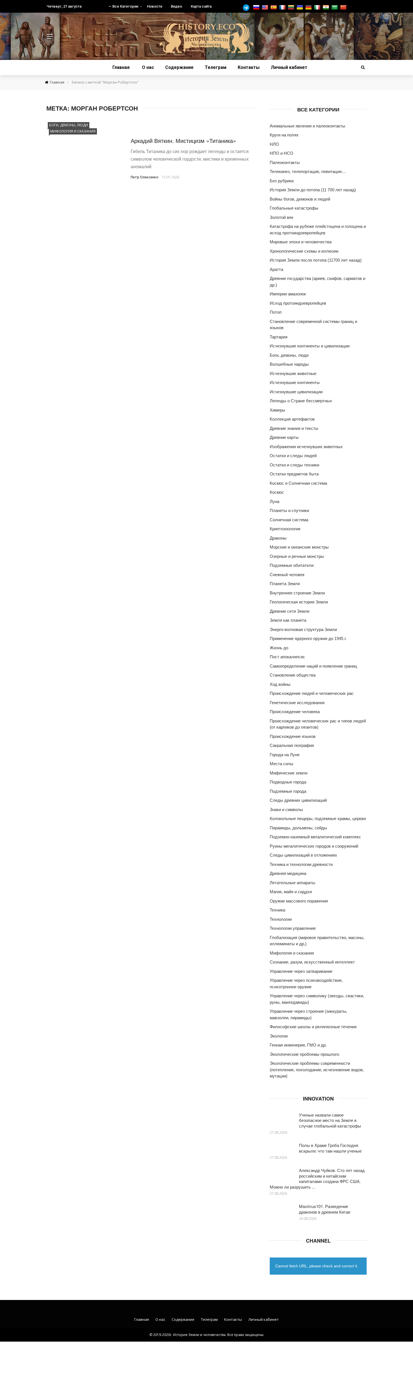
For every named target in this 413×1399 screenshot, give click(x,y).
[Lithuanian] (292, 7)
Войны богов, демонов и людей (300, 199)
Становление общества (293, 675)
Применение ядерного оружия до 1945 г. (308, 638)
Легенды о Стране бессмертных (301, 400)
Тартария (278, 336)
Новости (154, 6)
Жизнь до (279, 647)
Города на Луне (284, 754)
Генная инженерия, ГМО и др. (298, 1045)
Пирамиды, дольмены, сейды (298, 827)
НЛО (274, 144)
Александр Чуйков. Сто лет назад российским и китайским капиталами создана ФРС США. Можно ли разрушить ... (317, 1178)
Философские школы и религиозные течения (313, 1026)
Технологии (281, 919)
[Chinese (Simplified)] (344, 7)
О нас (148, 67)
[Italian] (318, 7)
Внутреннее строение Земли (297, 592)
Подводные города (288, 782)
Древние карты (284, 437)
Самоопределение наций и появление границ (313, 666)
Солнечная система (289, 519)
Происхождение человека (295, 711)
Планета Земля (285, 583)
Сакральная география (292, 745)
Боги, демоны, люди (68, 125)
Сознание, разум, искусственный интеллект (312, 962)
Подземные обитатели (292, 565)
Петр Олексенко (144, 177)
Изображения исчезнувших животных (306, 446)
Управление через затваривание (301, 971)
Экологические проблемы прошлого (304, 1054)
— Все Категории (123, 6)
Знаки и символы (286, 809)
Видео (176, 6)
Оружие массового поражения (299, 901)
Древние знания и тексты (294, 428)
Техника (277, 910)
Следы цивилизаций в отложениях (303, 855)
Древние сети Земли (289, 611)
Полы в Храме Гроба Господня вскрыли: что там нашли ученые (330, 1148)
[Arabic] (335, 7)
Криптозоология (285, 528)
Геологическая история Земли (299, 601)
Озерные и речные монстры (297, 556)
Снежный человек (287, 574)
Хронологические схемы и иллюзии (304, 251)
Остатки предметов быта (294, 473)
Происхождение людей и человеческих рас (312, 693)
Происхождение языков (293, 736)
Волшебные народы (289, 364)
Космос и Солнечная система (298, 483)
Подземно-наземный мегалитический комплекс (315, 836)
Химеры (277, 410)
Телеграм (215, 67)
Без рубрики (282, 180)
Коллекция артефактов (292, 419)
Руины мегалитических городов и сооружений (314, 846)
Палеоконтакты (285, 162)
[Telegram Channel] (247, 7)
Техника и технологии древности (301, 864)
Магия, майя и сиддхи (291, 891)
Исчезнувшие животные (293, 373)
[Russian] (257, 7)
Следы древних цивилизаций (298, 800)
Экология (279, 1036)
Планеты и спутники (289, 510)
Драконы (278, 538)
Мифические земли (288, 773)
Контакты (249, 67)
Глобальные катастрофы (294, 208)
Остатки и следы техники (294, 464)
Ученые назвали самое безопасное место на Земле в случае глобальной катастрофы (330, 1120)
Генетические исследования (297, 702)
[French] (283, 7)
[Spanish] (274, 7)
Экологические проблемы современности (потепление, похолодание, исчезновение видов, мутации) (317, 1069)
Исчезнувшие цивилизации (296, 391)
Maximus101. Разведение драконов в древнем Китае (324, 1209)
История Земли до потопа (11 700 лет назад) (313, 189)
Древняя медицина (288, 873)
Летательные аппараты (292, 882)
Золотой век (281, 217)
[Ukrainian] (300, 7)
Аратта (276, 269)
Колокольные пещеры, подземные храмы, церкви (318, 818)
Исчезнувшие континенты (295, 382)
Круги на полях (284, 135)
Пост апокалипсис (287, 656)
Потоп (276, 312)
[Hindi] (327, 7)
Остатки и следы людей (293, 455)
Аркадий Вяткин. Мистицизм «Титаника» (183, 140)
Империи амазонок (288, 293)
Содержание (179, 67)
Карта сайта (201, 6)
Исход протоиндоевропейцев (298, 303)
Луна (274, 501)
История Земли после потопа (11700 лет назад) (316, 260)
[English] (266, 7)
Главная (121, 67)
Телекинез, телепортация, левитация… (308, 171)
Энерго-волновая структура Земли (303, 629)
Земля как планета (288, 620)
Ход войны (280, 684)
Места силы (281, 763)
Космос (277, 492)
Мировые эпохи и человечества (301, 241)
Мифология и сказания (73, 131)
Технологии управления (293, 928)
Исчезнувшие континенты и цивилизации (310, 345)
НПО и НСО (281, 153)
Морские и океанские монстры (299, 547)
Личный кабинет (289, 67)
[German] (309, 7)
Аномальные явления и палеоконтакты (307, 125)
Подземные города (288, 791)
